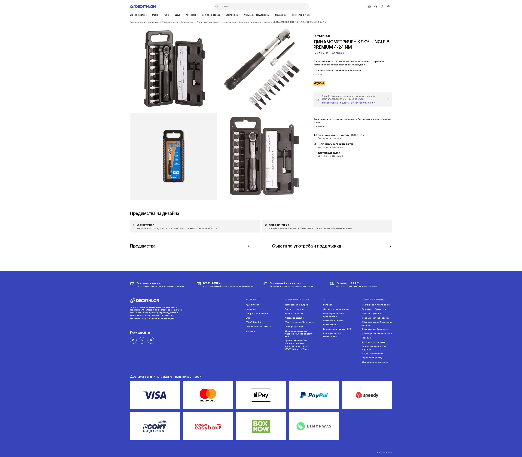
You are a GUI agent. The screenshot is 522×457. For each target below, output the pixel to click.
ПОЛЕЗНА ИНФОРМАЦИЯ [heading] (297, 299)
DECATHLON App (253, 322)
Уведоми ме (319, 126)
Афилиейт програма (333, 320)
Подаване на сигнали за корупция (374, 347)
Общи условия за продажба (376, 318)
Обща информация (371, 313)
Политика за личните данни (376, 305)
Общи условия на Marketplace (299, 322)
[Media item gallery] (217, 112)
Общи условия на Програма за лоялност (377, 323)
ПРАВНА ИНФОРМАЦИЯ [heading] (373, 299)
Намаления (281, 15)
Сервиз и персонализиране (336, 309)
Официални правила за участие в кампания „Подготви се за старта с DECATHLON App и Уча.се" (297, 344)
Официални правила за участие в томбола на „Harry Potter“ (298, 334)
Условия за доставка (295, 309)
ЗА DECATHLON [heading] (253, 299)
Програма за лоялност (257, 313)
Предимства (143, 246)
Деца (178, 15)
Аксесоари (191, 15)
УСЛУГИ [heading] (327, 299)
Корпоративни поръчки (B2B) (337, 329)
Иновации (251, 309)
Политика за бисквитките (374, 309)
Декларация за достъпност (375, 362)
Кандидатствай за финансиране (332, 334)
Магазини (250, 331)
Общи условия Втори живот (375, 329)
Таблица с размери (294, 326)
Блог (248, 318)
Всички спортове (138, 15)
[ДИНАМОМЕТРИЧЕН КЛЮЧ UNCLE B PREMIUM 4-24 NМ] (173, 69)
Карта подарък (330, 324)
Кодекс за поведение (372, 353)
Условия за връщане (294, 318)
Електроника (232, 15)
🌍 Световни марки (301, 15)
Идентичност (252, 305)
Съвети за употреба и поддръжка (306, 246)
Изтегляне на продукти (373, 342)
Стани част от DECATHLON (259, 326)
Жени (167, 15)
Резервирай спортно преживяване (333, 314)
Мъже (155, 15)
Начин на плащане (294, 313)
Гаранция (366, 338)
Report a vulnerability (372, 357)
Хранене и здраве (211, 15)
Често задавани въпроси (297, 305)
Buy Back (327, 305)
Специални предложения (257, 15)
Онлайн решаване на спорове (377, 333)
